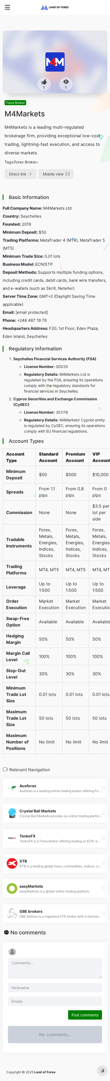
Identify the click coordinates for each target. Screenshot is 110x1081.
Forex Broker (15, 103)
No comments (28, 932)
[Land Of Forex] (55, 7)
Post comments (85, 1015)
